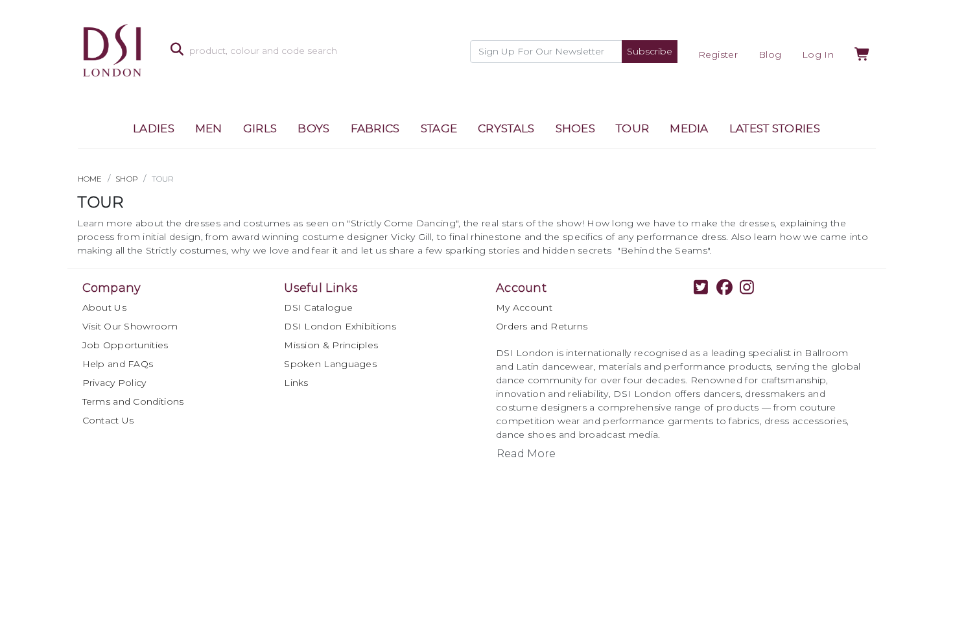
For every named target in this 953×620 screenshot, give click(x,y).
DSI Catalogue (318, 307)
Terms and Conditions (133, 401)
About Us (104, 307)
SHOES (576, 128)
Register (718, 54)
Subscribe (649, 51)
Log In (818, 54)
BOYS (313, 128)
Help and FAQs (118, 364)
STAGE (439, 128)
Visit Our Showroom (130, 326)
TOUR (632, 128)
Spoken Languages (330, 364)
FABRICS (375, 128)
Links (296, 382)
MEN (208, 128)
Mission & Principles (331, 345)
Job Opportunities (125, 345)
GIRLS (260, 128)
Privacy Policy (114, 382)
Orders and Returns (541, 326)
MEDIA (689, 128)
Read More (526, 453)
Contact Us (108, 420)
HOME (90, 179)
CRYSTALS (506, 128)
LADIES (153, 128)
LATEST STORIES (774, 128)
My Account (524, 307)
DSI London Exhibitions (340, 326)
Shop (126, 179)
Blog (770, 54)
